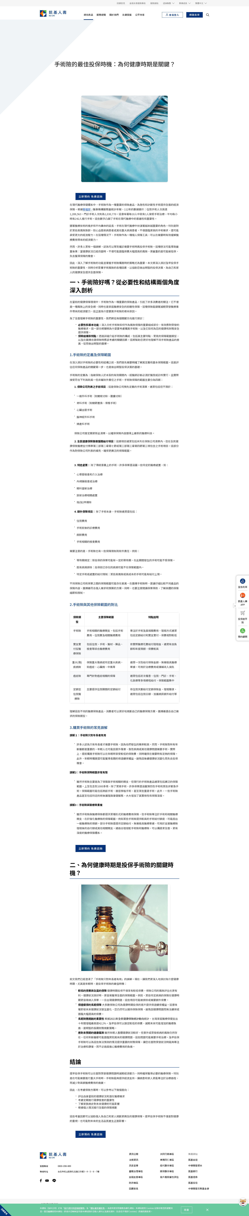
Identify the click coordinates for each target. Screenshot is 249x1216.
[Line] (54, 1180)
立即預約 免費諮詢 (91, 196)
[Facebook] (41, 1180)
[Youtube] (47, 1180)
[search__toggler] (207, 14)
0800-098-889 (64, 1166)
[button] (169, 3)
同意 (186, 1210)
